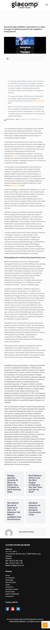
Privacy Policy (10, 592)
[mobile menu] (47, 5)
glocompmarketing (26, 532)
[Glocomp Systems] (25, 5)
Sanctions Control (11, 589)
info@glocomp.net (17, 565)
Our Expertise (10, 578)
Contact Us (9, 587)
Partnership (9, 580)
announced (39, 101)
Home (7, 575)
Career (7, 585)
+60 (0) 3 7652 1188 (15, 561)
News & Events (10, 582)
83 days (15, 156)
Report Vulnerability (12, 594)
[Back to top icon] (45, 625)
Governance (9, 596)
